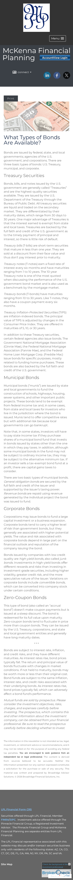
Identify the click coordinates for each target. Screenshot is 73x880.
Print (10, 98)
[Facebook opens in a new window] (56, 78)
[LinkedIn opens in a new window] (47, 78)
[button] (57, 38)
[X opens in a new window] (66, 78)
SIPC (13, 819)
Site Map (6, 864)
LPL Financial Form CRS (16, 809)
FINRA (5, 819)
